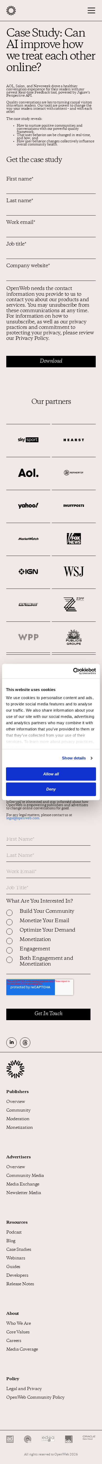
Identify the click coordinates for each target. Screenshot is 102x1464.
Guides (13, 1267)
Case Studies (18, 1250)
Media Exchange (22, 1185)
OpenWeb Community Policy (35, 1398)
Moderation (18, 1119)
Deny (51, 789)
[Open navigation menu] (89, 10)
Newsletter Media (23, 1193)
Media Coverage (22, 1350)
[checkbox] (48, 941)
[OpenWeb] (23, 10)
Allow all (51, 774)
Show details (74, 758)
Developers (17, 1276)
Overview (15, 1102)
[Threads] (25, 1042)
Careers (13, 1341)
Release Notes (20, 1284)
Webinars (15, 1258)
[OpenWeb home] (15, 1077)
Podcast (14, 1233)
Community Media (25, 1176)
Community (18, 1111)
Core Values (18, 1332)
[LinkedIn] (11, 1042)
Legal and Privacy (24, 1389)
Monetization (19, 1128)
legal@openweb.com (22, 818)
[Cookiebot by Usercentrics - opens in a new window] (73, 671)
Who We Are (18, 1324)
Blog (10, 1241)
